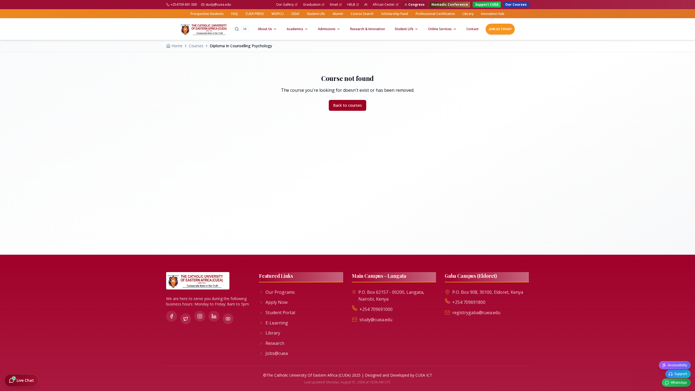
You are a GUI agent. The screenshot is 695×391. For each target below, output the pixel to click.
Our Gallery (285, 4)
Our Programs (280, 292)
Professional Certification (435, 13)
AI (365, 4)
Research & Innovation (367, 29)
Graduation (312, 4)
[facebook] (171, 316)
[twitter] (185, 317)
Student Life (316, 13)
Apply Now (277, 302)
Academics (295, 29)
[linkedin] (213, 316)
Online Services (440, 29)
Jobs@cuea (277, 353)
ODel (295, 13)
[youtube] (228, 317)
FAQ (234, 13)
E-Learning (277, 323)
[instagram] (199, 316)
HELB (351, 4)
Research (275, 343)
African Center (384, 4)
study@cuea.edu (218, 4)
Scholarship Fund (394, 13)
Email (334, 4)
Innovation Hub (492, 13)
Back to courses (347, 105)
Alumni (338, 13)
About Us (265, 29)
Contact (472, 29)
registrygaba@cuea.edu (476, 313)
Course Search (362, 13)
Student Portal (280, 313)
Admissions (327, 29)
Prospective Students (207, 13)
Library (468, 13)
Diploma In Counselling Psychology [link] (241, 45)
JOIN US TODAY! (500, 29)
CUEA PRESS (254, 13)
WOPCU (277, 13)
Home (177, 45)
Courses (196, 45)
